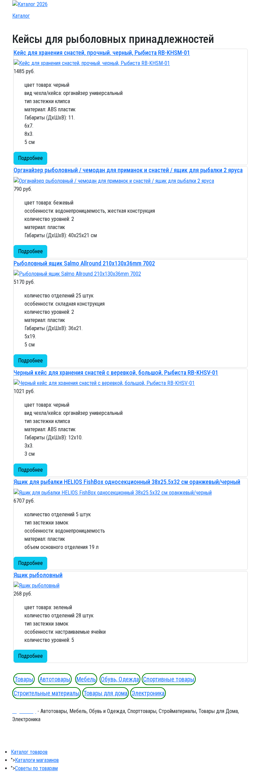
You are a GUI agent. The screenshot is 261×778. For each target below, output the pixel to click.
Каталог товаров (29, 752)
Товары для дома (105, 693)
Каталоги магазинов (37, 760)
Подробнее (30, 158)
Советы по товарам (36, 768)
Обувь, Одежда (120, 679)
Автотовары (54, 679)
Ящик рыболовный (38, 575)
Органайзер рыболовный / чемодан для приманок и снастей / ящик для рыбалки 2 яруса (128, 170)
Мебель (86, 679)
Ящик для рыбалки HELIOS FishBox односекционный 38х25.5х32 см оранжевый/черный (127, 481)
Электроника (148, 693)
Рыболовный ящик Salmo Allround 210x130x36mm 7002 (84, 263)
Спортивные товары (168, 679)
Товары (24, 679)
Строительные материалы (47, 693)
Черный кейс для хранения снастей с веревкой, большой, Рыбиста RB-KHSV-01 (116, 372)
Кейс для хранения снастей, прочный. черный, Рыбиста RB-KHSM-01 (102, 52)
